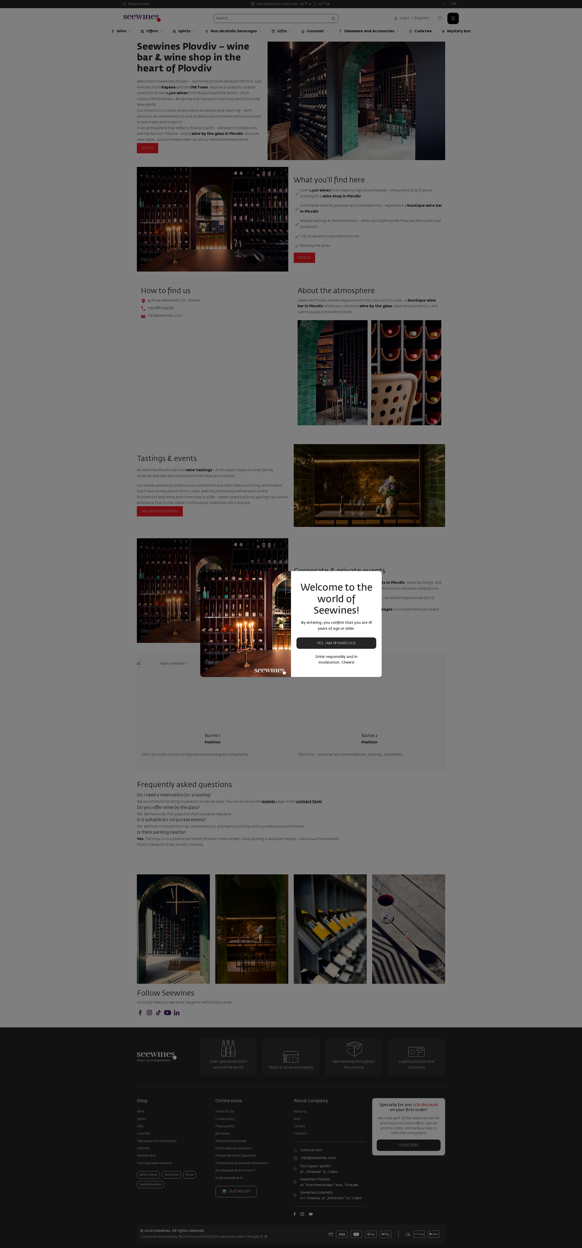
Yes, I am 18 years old (336, 643)
